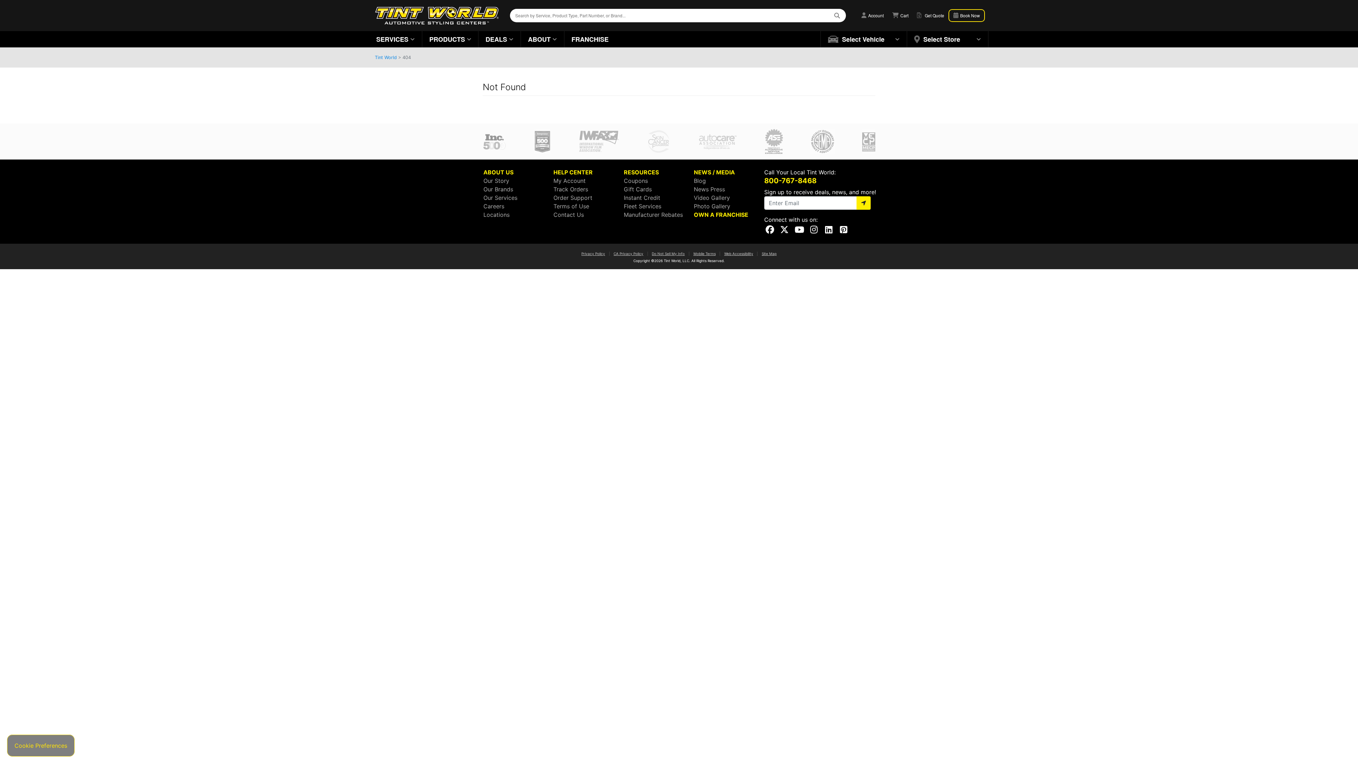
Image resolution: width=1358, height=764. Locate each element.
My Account (569, 180)
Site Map (769, 253)
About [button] (539, 39)
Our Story (496, 180)
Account (875, 15)
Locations (496, 214)
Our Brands (498, 189)
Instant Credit (642, 197)
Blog (700, 180)
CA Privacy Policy (628, 253)
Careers (493, 206)
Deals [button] (496, 39)
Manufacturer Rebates (653, 214)
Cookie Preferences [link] (40, 745)
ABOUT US (498, 172)
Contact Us (568, 214)
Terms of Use (571, 206)
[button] (864, 39)
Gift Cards (638, 189)
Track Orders (570, 189)
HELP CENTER (573, 172)
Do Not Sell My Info (668, 253)
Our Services (500, 197)
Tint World (386, 57)
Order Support (572, 197)
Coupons (636, 180)
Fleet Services (642, 206)
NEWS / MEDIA (714, 172)
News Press (709, 189)
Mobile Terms (704, 253)
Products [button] (447, 39)
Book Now (969, 15)
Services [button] (392, 39)
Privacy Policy (593, 253)
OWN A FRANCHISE (721, 214)
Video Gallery (712, 197)
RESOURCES (641, 172)
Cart (904, 15)
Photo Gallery (712, 206)
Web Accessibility (738, 253)
